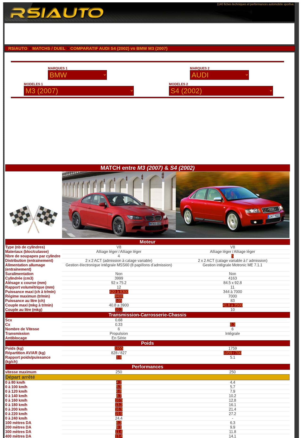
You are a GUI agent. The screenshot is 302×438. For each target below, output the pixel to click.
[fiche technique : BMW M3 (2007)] (119, 237)
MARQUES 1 (57, 68)
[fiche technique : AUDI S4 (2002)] (232, 237)
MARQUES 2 (200, 68)
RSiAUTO (18, 48)
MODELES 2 (178, 84)
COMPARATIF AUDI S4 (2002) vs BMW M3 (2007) (119, 48)
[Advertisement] (149, 33)
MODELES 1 (33, 84)
